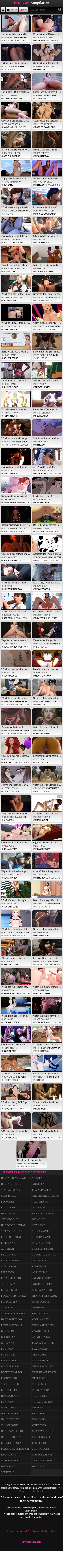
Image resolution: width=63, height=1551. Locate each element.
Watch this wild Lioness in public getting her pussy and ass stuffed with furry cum (47, 776)
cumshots (24, 734)
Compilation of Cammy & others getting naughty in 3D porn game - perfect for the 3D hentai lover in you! (47, 54)
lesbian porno (11, 788)
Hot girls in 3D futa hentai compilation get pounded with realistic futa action (16, 83)
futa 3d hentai (11, 329)
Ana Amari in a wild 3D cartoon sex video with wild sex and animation (47, 459)
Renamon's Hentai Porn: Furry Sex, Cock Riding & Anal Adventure (47, 747)
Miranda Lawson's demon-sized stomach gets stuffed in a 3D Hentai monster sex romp (47, 141)
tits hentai (9, 66)
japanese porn (42, 734)
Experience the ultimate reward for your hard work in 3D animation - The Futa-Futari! (16, 632)
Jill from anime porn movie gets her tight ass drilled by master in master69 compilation (16, 141)
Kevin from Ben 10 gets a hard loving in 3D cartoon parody (47, 487)
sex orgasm (41, 904)
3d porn (21, 66)
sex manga (40, 98)
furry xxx (54, 355)
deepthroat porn (13, 1372)
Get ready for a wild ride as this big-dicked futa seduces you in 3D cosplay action (47, 690)
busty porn (9, 1331)
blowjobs (21, 127)
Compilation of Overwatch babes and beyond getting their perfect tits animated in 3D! (47, 25)
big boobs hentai (43, 243)
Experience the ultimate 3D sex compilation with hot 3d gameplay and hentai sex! (47, 199)
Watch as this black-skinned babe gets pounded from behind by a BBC (16, 603)
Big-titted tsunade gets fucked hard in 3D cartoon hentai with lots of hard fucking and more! (47, 834)
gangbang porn (12, 1431)
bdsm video (53, 297)
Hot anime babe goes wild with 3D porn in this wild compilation (16, 25)
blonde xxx (41, 326)
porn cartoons (12, 124)
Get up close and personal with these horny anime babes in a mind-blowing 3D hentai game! (47, 1036)
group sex (39, 1466)
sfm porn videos (43, 124)
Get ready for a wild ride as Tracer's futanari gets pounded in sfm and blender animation (16, 228)
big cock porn (10, 1290)
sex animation (42, 156)
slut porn (39, 1443)
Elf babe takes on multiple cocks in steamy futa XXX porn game (16, 401)
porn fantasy (10, 1366)
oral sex (39, 701)
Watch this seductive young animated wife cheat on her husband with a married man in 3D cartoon (16, 690)
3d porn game (11, 95)
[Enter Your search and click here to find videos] (59, 9)
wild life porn (11, 1413)
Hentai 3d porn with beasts (19, 1178)
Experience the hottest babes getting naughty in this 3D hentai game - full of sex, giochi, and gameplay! (16, 256)
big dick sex (10, 1051)
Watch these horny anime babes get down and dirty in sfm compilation (16, 199)
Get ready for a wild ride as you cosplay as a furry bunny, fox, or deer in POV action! (47, 545)
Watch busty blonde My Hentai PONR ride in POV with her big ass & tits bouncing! (47, 314)
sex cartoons (11, 358)
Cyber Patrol (36, 1491)
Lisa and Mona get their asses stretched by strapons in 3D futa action (47, 1065)
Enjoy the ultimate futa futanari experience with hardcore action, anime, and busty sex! (16, 170)
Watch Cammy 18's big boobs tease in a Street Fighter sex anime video (16, 892)
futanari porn (11, 413)
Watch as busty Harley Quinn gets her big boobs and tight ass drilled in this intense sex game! (16, 285)
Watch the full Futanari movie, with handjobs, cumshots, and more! (16, 978)
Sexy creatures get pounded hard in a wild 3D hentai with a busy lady (16, 805)
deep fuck (39, 1378)
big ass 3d (55, 326)
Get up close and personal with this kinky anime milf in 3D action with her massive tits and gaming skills (16, 54)
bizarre (37, 1407)
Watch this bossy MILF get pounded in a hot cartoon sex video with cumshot (16, 1094)
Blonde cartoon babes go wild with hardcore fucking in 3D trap (16, 949)
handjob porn (42, 907)
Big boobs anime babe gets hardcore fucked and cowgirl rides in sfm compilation (16, 863)
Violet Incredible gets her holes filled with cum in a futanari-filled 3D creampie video (47, 632)
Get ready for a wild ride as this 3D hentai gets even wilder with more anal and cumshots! (47, 170)
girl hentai (40, 1048)
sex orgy (8, 531)
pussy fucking (42, 791)
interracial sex (43, 1366)
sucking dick (41, 820)
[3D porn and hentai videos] (3, 9)
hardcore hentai (44, 413)
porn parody (42, 153)
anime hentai (10, 503)
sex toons (39, 1260)
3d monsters (9, 1460)
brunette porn (11, 1443)
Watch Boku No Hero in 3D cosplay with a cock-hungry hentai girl (16, 1007)
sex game (8, 185)
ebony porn (22, 618)
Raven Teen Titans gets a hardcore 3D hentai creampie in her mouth (47, 401)
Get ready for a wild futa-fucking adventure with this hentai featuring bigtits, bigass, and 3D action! (16, 459)
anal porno (54, 185)
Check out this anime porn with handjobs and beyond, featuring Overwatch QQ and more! (16, 545)
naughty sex (10, 272)
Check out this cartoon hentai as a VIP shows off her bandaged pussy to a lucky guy (47, 430)
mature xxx (9, 442)
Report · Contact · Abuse (44, 1531)
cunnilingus (9, 1425)
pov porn (40, 560)
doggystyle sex (12, 615)
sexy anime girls (43, 1343)
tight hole (39, 1395)
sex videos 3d (10, 676)
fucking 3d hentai (13, 1295)
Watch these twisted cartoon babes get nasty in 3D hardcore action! (16, 1065)
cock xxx (40, 1135)
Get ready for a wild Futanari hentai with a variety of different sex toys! (16, 834)
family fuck (40, 1360)
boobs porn (10, 300)
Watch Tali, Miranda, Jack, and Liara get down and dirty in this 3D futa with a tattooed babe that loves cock (47, 1123)
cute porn (39, 1425)
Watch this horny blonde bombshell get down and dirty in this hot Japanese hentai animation (47, 718)
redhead (8, 528)
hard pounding (43, 1019)
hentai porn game (44, 1295)
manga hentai (10, 1407)
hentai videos (10, 211)
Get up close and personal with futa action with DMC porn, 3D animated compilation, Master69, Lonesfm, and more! (47, 112)
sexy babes (41, 41)
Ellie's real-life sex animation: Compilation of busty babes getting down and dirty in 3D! (47, 228)
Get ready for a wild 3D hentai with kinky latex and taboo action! (47, 285)
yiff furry (40, 355)
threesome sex (11, 791)
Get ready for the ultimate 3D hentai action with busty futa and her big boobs (16, 1036)
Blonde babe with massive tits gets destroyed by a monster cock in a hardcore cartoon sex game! (47, 661)
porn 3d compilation (14, 41)
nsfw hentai (41, 875)
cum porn (7, 1307)
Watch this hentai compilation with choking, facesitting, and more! (47, 256)
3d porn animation (44, 66)
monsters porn (43, 676)
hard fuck (8, 1213)
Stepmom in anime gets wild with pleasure (16, 487)
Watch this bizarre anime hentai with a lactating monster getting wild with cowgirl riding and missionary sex (47, 978)
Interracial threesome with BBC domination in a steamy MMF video (47, 949)
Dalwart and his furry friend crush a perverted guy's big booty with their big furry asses (47, 516)
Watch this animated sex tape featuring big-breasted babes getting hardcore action (16, 661)
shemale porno (42, 1460)
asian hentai (41, 932)
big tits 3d (9, 673)
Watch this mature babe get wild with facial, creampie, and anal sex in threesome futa (16, 430)
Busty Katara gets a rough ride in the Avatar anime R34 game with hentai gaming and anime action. (16, 343)
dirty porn (40, 384)
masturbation (42, 1454)
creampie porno (12, 1022)
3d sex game (10, 355)
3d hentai (54, 41)
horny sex (39, 1419)
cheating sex (41, 1437)
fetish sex (39, 1384)
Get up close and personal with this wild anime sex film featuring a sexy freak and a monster (47, 805)
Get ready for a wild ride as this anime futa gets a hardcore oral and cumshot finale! (47, 921)
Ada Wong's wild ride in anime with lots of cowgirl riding (47, 574)
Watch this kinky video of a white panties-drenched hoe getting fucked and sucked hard (47, 892)
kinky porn (9, 69)
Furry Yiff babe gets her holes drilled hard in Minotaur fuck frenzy (47, 343)
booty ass (54, 531)
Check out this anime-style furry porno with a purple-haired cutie (31, 1152)
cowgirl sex (41, 586)
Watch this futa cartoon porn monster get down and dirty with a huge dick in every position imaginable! (16, 314)
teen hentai (24, 442)
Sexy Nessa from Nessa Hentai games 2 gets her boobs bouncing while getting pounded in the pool (47, 603)
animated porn (42, 528)
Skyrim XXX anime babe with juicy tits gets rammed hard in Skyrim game (47, 1094)
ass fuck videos (12, 156)
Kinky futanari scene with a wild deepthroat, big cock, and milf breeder (16, 372)
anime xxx (8, 38)
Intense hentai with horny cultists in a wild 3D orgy (16, 516)
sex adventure (42, 1431)
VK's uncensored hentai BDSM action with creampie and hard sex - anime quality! (16, 1123)
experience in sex (44, 1372)
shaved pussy (11, 387)
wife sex (8, 701)
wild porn (21, 38)
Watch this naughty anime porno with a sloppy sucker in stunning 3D (16, 574)
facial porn (9, 1454)
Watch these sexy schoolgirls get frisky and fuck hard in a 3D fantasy (16, 921)
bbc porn (8, 618)
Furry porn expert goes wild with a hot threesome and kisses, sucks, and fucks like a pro (16, 776)
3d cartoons (40, 1448)
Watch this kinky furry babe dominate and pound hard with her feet (47, 1007)
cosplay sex (41, 416)
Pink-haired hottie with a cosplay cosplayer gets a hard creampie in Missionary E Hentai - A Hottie (16, 718)
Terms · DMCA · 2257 (18, 1531)
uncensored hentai (45, 329)
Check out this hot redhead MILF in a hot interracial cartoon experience (16, 747)
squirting (7, 1472)
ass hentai (40, 1077)
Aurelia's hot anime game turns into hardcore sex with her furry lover (47, 863)
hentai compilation (13, 243)
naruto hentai (11, 1437)
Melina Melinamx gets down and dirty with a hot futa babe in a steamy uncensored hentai (47, 372)
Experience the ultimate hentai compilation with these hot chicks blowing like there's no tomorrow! (47, 83)
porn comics (40, 1301)
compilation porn (44, 38)
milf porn (19, 1109)
